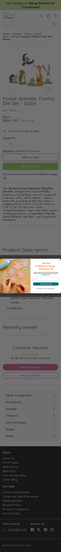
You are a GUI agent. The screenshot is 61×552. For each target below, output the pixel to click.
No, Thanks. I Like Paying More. (45, 288)
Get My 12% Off (45, 284)
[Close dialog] (59, 260)
